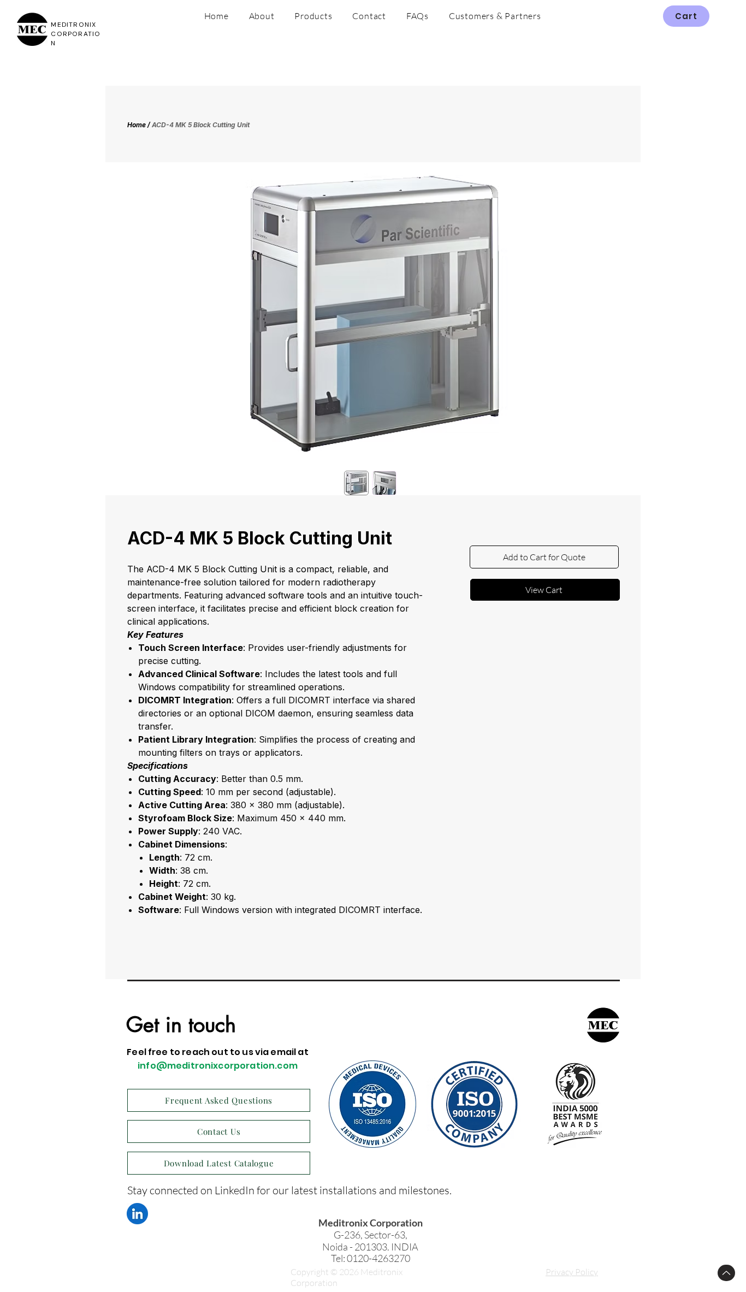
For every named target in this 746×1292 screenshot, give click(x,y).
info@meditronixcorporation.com (218, 1065)
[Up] (726, 1273)
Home (136, 125)
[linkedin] (137, 1213)
